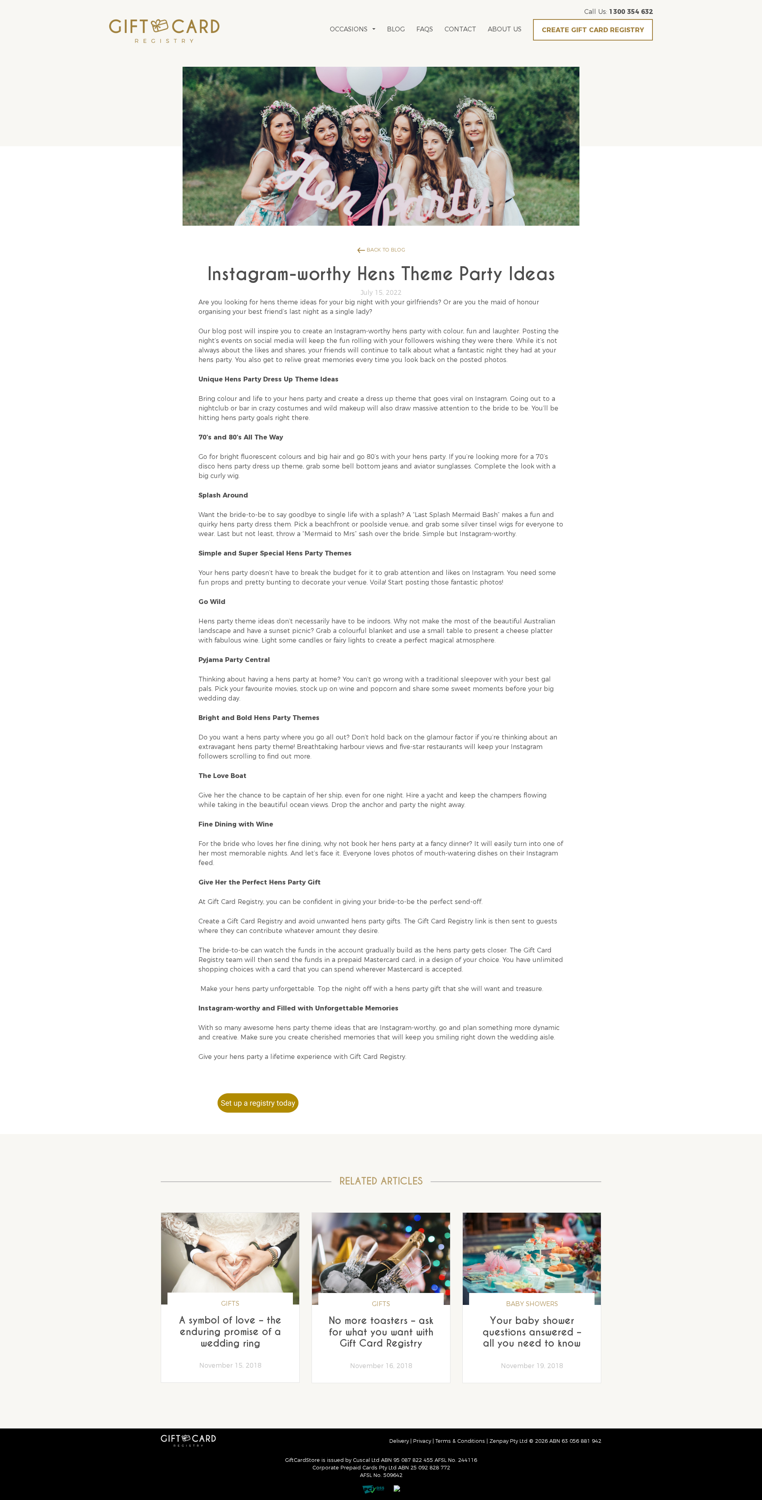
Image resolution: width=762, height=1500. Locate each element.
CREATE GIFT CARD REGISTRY (593, 30)
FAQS (424, 29)
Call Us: (618, 11)
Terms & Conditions (460, 1441)
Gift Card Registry (255, 921)
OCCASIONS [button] (349, 29)
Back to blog (385, 250)
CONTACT (460, 29)
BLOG (396, 29)
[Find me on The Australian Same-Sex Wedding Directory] (393, 1486)
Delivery (399, 1441)
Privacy (422, 1441)
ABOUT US (504, 29)
